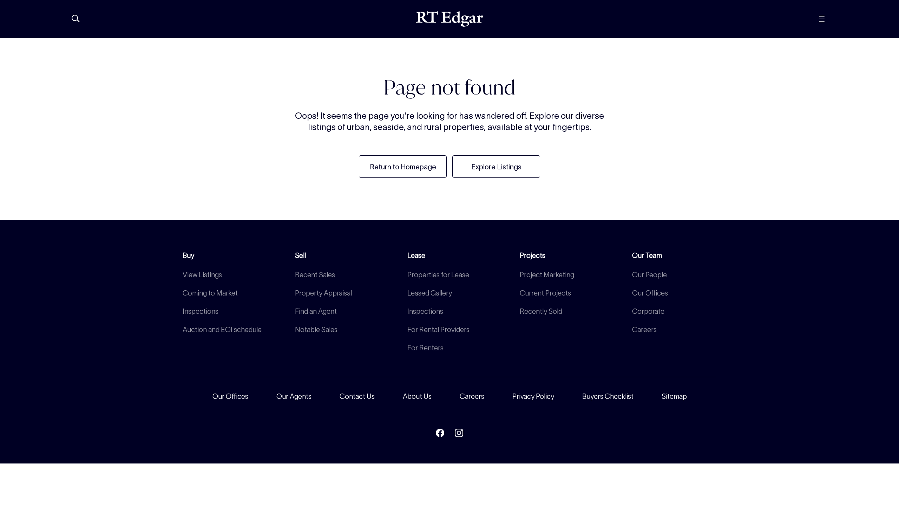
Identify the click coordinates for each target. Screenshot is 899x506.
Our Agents (293, 396)
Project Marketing (547, 275)
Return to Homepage (403, 167)
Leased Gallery (429, 293)
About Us (417, 396)
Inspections (200, 311)
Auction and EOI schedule (222, 329)
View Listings (202, 275)
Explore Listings (496, 167)
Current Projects (545, 293)
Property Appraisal (323, 293)
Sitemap (674, 396)
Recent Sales (315, 275)
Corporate (648, 311)
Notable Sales (316, 329)
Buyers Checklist (608, 396)
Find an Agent (316, 311)
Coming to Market (210, 293)
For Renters (425, 348)
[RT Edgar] (449, 19)
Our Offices (650, 293)
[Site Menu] (837, 19)
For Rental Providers (438, 329)
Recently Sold (541, 311)
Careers (644, 329)
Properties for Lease (438, 275)
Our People (649, 275)
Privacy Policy (533, 396)
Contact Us (357, 396)
